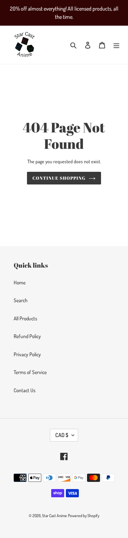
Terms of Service (30, 372)
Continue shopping (58, 178)
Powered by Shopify (83, 515)
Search (21, 300)
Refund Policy (27, 336)
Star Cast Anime (54, 515)
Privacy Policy (27, 354)
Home (20, 282)
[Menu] (116, 45)
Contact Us (24, 390)
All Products (25, 318)
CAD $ (61, 435)
